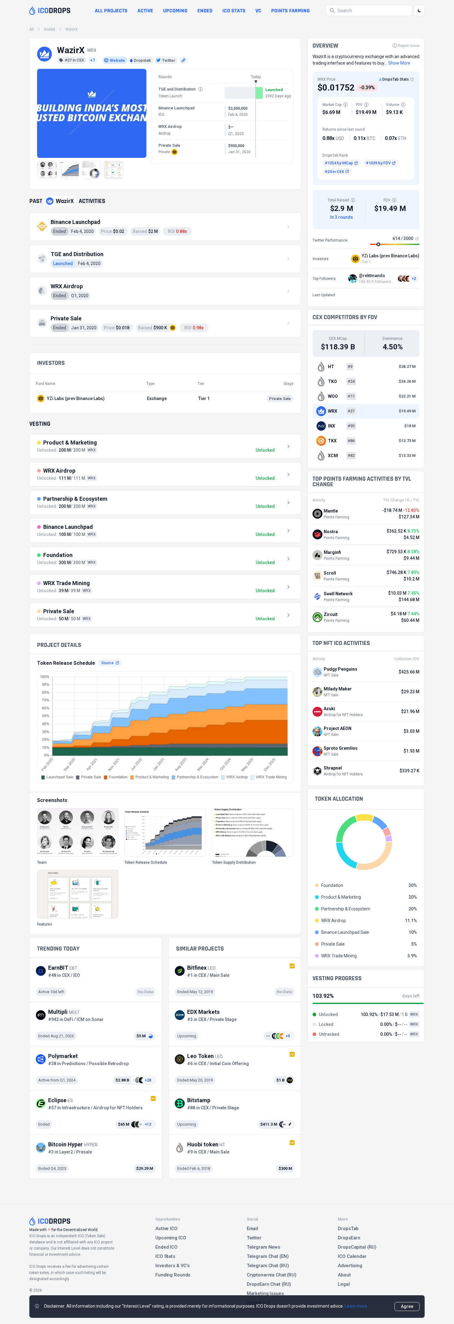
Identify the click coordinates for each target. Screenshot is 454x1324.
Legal (344, 1284)
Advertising (350, 1265)
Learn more (356, 1306)
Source (107, 663)
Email (252, 1228)
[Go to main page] (49, 10)
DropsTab (348, 1228)
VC (258, 10)
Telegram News (263, 1247)
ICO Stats (165, 1256)
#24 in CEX (334, 171)
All (31, 29)
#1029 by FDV (378, 163)
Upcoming (175, 10)
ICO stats (234, 10)
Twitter (254, 1238)
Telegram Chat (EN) (268, 1256)
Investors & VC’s (172, 1265)
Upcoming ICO (170, 1238)
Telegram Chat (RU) (268, 1265)
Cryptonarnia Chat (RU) (271, 1275)
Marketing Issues (265, 1293)
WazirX (71, 29)
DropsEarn (349, 1238)
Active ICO (166, 1228)
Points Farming (290, 10)
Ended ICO (166, 1247)
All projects (111, 10)
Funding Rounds (172, 1275)
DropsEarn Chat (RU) (269, 1284)
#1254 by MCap (339, 163)
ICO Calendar (352, 1256)
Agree (407, 1306)
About (344, 1275)
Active (145, 10)
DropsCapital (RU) (357, 1247)
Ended (204, 10)
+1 (92, 60)
